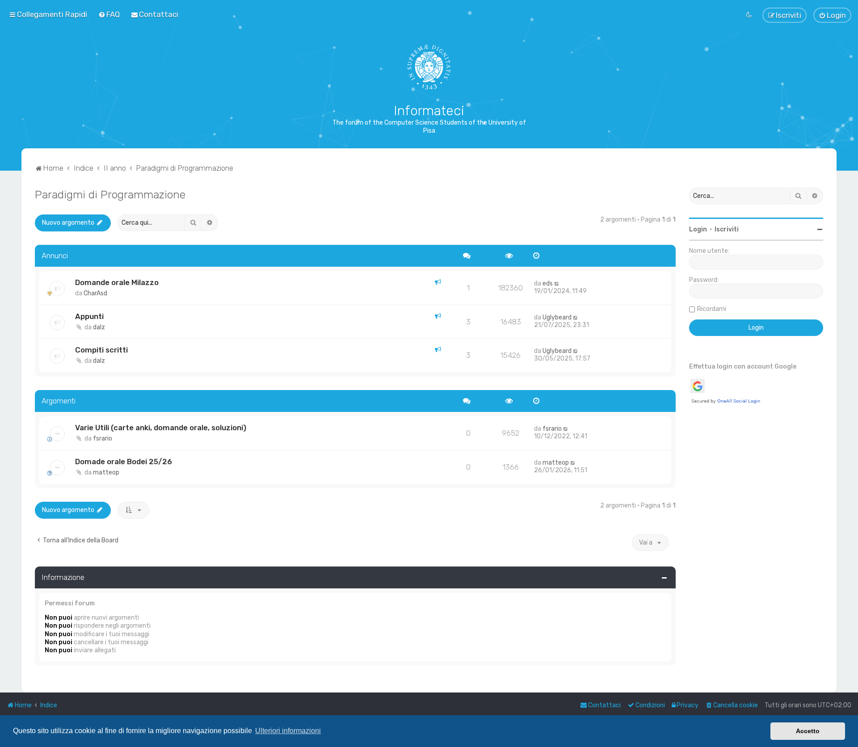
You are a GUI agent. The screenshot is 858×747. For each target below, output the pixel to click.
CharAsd (95, 293)
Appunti (89, 316)
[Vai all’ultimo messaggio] (557, 283)
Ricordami (711, 309)
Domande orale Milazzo (117, 282)
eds (548, 283)
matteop (106, 472)
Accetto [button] (808, 730)
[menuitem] (109, 14)
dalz (99, 327)
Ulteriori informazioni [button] (288, 730)
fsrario (102, 438)
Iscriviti (727, 229)
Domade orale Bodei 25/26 (123, 461)
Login (698, 229)
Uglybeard (557, 317)
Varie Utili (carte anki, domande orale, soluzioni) (160, 427)
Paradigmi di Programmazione (110, 194)
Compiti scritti (101, 349)
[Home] (429, 67)
